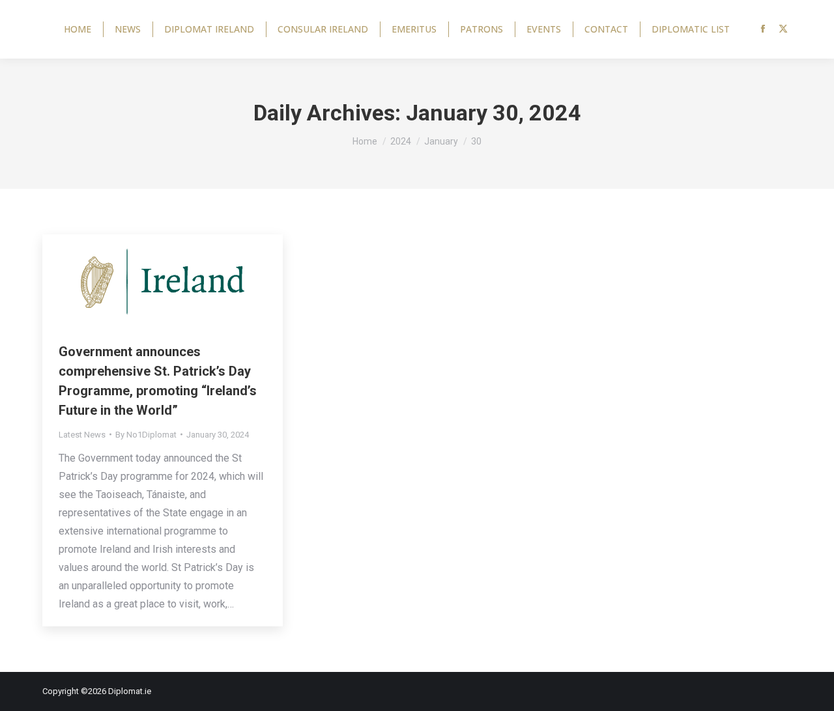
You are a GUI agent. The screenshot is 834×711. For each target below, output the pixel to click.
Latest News (82, 434)
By (146, 434)
